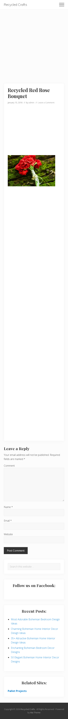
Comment (9, 465)
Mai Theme (35, 712)
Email (8, 520)
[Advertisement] (34, 43)
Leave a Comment (46, 102)
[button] (62, 5)
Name (8, 507)
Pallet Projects (17, 691)
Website (8, 534)
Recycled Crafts (15, 5)
